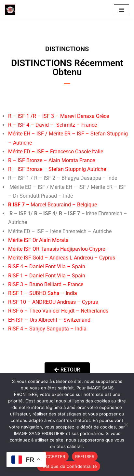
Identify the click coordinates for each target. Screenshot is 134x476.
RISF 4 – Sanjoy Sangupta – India (47, 329)
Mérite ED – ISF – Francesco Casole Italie (55, 151)
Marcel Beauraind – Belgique (53, 205)
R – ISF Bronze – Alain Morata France (51, 160)
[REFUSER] (126, 424)
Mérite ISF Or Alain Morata (38, 240)
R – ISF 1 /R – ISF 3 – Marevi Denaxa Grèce (58, 116)
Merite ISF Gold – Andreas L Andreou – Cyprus (61, 258)
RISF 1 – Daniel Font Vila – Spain (46, 276)
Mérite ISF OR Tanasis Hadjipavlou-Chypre (56, 249)
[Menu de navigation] (121, 9)
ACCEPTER (54, 456)
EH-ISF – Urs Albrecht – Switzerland (49, 320)
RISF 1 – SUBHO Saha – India (42, 293)
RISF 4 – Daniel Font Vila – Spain (46, 266)
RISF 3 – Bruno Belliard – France (45, 284)
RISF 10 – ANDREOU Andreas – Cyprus (53, 302)
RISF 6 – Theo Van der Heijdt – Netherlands (58, 311)
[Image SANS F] (12, 10)
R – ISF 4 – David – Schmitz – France (52, 125)
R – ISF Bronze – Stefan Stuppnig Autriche (57, 169)
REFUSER (85, 456)
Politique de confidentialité (68, 466)
